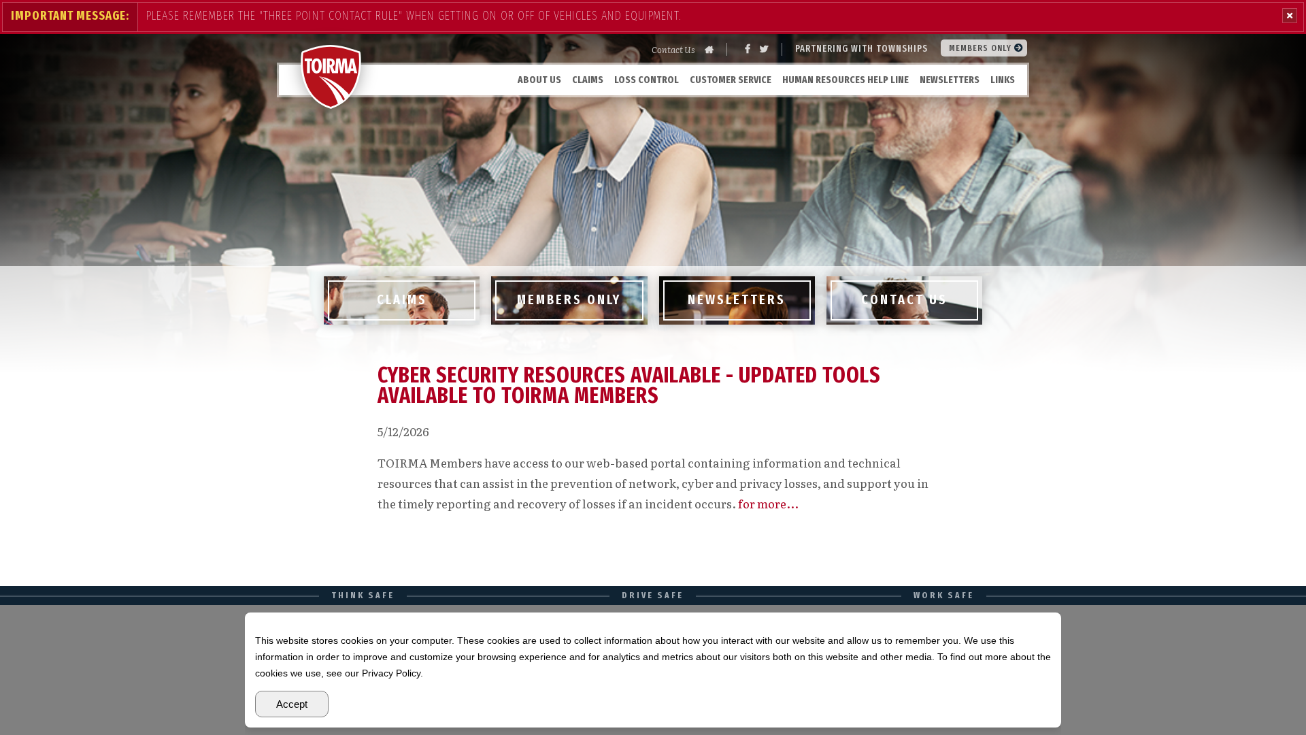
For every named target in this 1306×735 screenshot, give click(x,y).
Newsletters (950, 80)
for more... (768, 503)
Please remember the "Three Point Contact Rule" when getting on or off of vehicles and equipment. (414, 15)
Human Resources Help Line (845, 80)
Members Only (981, 48)
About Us (539, 80)
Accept (291, 704)
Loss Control (646, 80)
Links (1002, 80)
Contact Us (673, 49)
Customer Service (730, 80)
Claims (587, 80)
